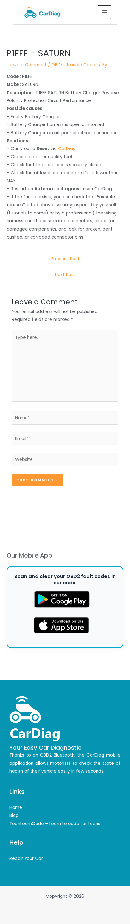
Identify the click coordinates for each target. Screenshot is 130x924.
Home (15, 808)
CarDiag (67, 149)
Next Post (65, 275)
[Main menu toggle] (104, 12)
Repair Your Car (26, 858)
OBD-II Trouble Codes (74, 65)
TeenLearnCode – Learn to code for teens (54, 824)
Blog (14, 815)
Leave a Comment (27, 65)
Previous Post (65, 259)
